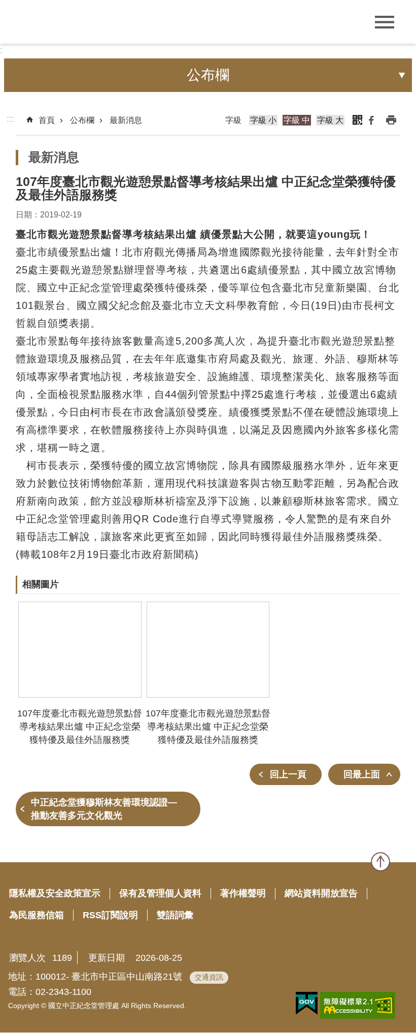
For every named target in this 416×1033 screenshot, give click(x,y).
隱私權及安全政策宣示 (54, 893)
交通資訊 (209, 977)
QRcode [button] (357, 120)
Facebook (371, 120)
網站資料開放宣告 (321, 893)
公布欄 (82, 120)
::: (10, 119)
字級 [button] (233, 120)
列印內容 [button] (391, 120)
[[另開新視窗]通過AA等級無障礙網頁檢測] (357, 1005)
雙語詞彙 (175, 915)
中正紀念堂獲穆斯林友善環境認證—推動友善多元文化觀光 (104, 809)
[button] (80, 650)
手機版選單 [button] (384, 22)
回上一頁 (288, 774)
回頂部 (380, 862)
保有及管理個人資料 (160, 893)
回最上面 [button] (361, 774)
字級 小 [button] (263, 120)
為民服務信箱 (36, 915)
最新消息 (126, 120)
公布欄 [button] (208, 75)
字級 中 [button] (297, 120)
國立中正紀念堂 (81, 21)
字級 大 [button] (330, 120)
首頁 (47, 120)
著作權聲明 (243, 893)
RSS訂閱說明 (110, 915)
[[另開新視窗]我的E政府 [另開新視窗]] (307, 1003)
